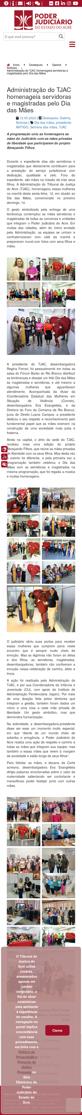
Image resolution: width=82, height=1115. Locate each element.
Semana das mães (43, 127)
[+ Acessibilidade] (4, 464)
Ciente (57, 1030)
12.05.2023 (28, 118)
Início (16, 65)
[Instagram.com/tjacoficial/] (69, 3)
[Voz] (4, 457)
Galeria (56, 65)
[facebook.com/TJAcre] (57, 3)
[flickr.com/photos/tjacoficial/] (51, 3)
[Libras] (4, 449)
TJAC (63, 127)
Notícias (12, 68)
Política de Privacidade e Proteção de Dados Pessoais (26, 1062)
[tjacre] (63, 3)
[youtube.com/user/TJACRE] (75, 3)
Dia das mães (44, 122)
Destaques (36, 65)
